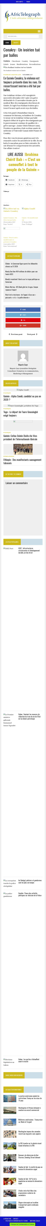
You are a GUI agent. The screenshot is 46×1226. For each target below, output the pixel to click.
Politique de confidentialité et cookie (17, 1221)
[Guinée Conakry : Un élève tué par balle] (11, 212)
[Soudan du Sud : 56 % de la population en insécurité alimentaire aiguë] (9, 1183)
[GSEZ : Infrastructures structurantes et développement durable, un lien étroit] (9, 707)
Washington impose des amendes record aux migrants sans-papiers (29, 1132)
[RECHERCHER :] (23, 36)
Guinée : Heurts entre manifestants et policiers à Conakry (10, 240)
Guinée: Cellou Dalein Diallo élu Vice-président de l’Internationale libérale (20, 437)
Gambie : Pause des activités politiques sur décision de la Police (29, 894)
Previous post (16, 334)
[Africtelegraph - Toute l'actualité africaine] (23, 16)
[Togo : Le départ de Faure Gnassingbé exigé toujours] (23, 406)
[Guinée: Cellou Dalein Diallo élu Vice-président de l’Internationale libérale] (23, 429)
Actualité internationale (14, 1089)
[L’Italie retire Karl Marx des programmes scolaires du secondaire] (9, 1195)
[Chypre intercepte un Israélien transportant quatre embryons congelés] (9, 1207)
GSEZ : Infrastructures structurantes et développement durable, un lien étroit (29, 550)
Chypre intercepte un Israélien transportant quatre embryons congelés (28, 1204)
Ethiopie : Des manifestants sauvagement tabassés (22, 461)
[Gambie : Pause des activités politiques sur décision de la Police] (9, 1052)
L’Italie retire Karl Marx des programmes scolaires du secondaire (27, 1193)
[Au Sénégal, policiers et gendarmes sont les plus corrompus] (9, 886)
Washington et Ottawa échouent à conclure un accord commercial (29, 1109)
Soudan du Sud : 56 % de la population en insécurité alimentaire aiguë (30, 1181)
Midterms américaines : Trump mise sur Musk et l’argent (30, 1120)
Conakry (25, 61)
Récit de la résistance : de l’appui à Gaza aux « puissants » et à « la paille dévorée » (20, 296)
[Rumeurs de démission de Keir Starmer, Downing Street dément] (9, 1160)
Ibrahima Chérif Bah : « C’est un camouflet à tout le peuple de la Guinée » (23, 161)
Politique (7, 393)
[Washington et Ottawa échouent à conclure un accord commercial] (9, 1112)
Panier (28, 2)
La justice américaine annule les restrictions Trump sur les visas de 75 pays (30, 1098)
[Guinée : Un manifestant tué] (30, 212)
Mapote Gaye (16, 74)
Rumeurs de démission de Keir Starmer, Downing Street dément (29, 1156)
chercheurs (16, 61)
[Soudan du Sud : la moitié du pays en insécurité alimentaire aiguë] (9, 1172)
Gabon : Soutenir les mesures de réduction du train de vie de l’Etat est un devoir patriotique (29, 716)
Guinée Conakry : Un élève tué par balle (10, 219)
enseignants (34, 61)
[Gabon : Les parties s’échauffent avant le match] (9, 1065)
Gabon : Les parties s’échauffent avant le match (28, 1060)
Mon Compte (19, 2)
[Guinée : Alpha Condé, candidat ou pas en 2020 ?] (23, 390)
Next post (31, 334)
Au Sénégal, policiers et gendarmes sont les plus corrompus (30, 881)
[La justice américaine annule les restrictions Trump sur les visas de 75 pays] (9, 1101)
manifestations (22, 64)
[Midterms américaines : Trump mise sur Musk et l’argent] (9, 1124)
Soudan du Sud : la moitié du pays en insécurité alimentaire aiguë (30, 1168)
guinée (6, 64)
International (8, 456)
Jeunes (12, 64)
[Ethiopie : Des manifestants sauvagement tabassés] (23, 453)
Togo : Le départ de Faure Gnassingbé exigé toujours (20, 413)
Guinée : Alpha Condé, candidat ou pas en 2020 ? (22, 397)
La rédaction (7, 1219)
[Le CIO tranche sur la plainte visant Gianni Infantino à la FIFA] (9, 1148)
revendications (35, 64)
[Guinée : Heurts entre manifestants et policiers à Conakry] (11, 232)
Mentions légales (35, 1221)
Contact (15, 1219)
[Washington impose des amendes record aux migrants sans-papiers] (9, 1136)
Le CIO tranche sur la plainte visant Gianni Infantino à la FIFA (30, 1144)
